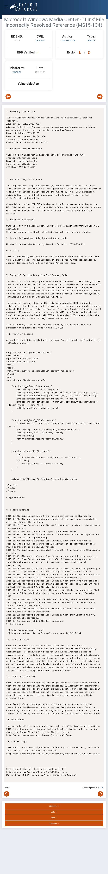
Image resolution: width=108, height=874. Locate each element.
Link (101, 787)
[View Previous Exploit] (8, 96)
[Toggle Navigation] (7, 7)
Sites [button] (53, 818)
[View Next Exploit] (100, 96)
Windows (17, 72)
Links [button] (53, 812)
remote (91, 40)
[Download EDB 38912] (80, 52)
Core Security (67, 40)
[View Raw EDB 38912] (89, 52)
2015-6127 (40, 40)
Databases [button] (53, 806)
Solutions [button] (53, 824)
